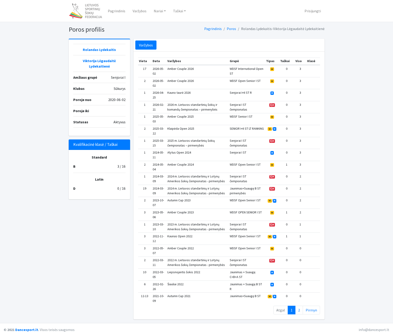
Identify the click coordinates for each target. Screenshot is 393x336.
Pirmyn (311, 310)
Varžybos (139, 11)
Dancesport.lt (26, 329)
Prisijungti (313, 11)
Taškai (178, 11)
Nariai (158, 11)
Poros (231, 28)
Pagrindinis (116, 11)
